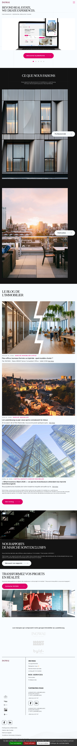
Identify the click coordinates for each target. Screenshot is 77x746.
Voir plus (51, 361)
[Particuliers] (35, 233)
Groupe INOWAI (33, 663)
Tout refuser (29, 743)
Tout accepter (15, 743)
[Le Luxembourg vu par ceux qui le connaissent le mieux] (38, 389)
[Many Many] (38, 643)
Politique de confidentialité (9, 728)
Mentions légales (6, 732)
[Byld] (38, 651)
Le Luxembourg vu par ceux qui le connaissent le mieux (25, 420)
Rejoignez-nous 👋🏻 (33, 666)
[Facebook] (30, 703)
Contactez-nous (35, 688)
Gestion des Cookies (7, 730)
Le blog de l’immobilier (35, 671)
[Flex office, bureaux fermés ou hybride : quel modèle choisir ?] (38, 327)
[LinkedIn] (36, 703)
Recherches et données (34, 668)
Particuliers (31, 677)
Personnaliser (43, 743)
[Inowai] (38, 634)
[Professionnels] (35, 134)
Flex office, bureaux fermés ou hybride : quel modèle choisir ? (27, 358)
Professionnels (32, 680)
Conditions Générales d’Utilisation (11, 735)
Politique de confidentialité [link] (59, 743)
